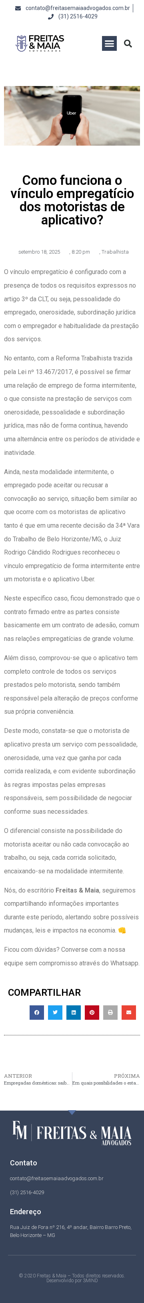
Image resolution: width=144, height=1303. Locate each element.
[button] (109, 43)
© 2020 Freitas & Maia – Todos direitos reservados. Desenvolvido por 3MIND (72, 1278)
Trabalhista (115, 252)
